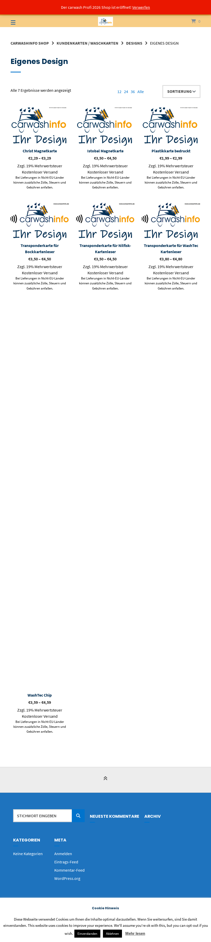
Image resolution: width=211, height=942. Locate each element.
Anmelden (63, 853)
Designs (134, 43)
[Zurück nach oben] (105, 780)
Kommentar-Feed (69, 870)
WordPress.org (67, 878)
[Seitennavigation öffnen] (22, 21)
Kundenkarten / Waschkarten (87, 43)
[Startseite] (105, 21)
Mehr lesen (135, 933)
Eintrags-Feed (66, 861)
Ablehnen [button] (112, 933)
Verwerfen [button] (141, 7)
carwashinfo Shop (30, 43)
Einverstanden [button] (87, 933)
